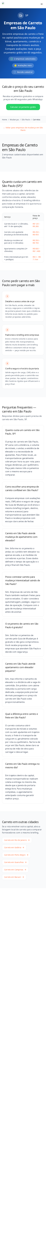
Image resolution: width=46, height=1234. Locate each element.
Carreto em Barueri (12, 877)
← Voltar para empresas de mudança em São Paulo (23, 128)
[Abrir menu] (41, 4)
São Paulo (26, 119)
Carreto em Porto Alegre (14, 855)
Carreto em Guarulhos (14, 862)
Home (4, 119)
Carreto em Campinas (13, 869)
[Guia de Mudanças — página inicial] (17, 4)
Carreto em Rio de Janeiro (15, 840)
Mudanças (14, 119)
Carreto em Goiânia (12, 847)
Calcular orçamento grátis (23, 107)
